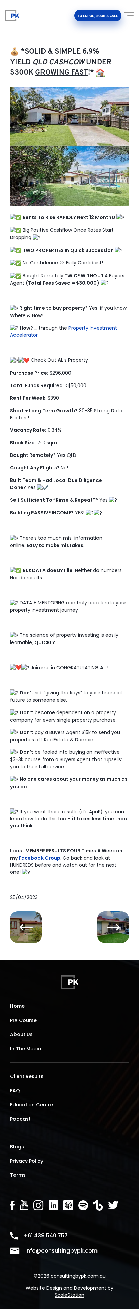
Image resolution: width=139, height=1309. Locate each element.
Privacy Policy (26, 1161)
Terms (18, 1175)
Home (17, 1006)
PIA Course (23, 1020)
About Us (21, 1034)
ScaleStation (69, 1295)
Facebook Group (39, 858)
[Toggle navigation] (129, 17)
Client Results (27, 1076)
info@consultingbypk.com (61, 1251)
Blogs (17, 1146)
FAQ (15, 1090)
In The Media (25, 1048)
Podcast (20, 1119)
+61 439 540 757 (46, 1235)
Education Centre (31, 1104)
